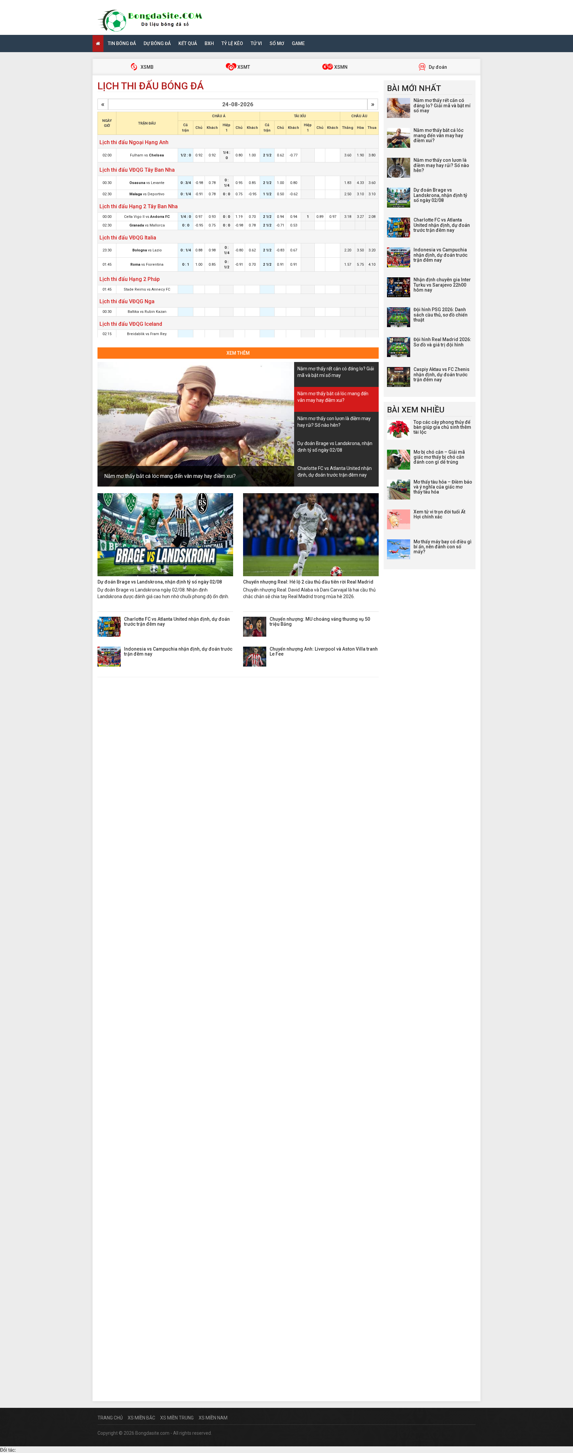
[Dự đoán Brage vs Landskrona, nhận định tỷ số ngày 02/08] (165, 534)
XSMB (147, 67)
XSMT (243, 67)
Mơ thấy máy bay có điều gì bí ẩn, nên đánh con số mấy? (443, 547)
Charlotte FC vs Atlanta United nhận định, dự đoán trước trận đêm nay (177, 621)
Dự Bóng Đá (157, 43)
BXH (209, 43)
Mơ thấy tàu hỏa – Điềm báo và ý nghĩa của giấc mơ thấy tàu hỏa (443, 487)
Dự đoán (437, 67)
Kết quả (187, 43)
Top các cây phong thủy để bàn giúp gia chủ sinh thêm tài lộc (442, 427)
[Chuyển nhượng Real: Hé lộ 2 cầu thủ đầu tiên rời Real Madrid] (311, 534)
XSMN (340, 67)
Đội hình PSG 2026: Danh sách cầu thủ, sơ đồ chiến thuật (441, 314)
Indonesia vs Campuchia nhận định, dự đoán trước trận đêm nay (178, 651)
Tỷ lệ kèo (232, 43)
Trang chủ (110, 1417)
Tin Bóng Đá (122, 43)
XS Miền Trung (177, 1417)
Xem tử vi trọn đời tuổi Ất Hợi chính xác (439, 514)
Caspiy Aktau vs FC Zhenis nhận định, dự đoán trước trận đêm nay (442, 374)
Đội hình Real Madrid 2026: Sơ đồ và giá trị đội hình (442, 342)
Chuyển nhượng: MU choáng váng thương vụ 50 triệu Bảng (320, 621)
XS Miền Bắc (141, 1417)
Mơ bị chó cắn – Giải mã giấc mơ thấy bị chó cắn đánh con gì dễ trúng (439, 457)
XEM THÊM (238, 353)
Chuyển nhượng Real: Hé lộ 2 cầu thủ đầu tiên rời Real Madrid (308, 582)
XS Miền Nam (213, 1417)
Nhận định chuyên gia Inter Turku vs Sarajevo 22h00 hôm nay (442, 285)
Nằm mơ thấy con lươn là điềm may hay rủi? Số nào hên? (441, 165)
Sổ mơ (277, 43)
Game (298, 43)
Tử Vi (256, 43)
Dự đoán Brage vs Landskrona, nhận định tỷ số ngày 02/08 (159, 582)
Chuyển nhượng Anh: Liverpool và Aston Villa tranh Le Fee (324, 651)
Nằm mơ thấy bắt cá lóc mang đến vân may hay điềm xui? (170, 476)
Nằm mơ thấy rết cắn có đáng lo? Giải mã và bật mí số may (442, 105)
